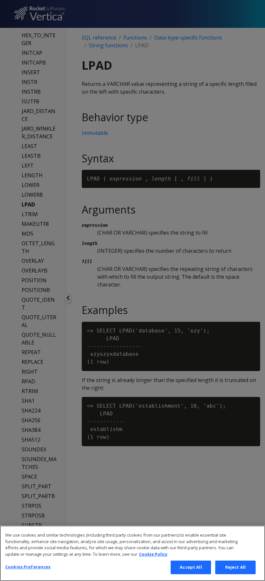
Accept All (191, 567)
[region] (132, 553)
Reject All (235, 567)
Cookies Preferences (27, 567)
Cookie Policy (153, 554)
